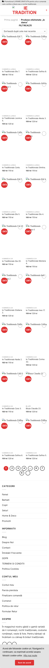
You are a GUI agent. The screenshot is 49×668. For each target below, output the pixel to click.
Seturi (5, 510)
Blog (4, 537)
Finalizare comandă (12, 595)
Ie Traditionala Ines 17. (35, 310)
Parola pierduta (10, 590)
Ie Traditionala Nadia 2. (12, 359)
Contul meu (8, 585)
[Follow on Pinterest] (14, 644)
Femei (5, 494)
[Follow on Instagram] (9, 644)
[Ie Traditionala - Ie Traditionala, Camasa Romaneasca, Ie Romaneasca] (24, 10)
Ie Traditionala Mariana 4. (36, 262)
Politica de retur (10, 606)
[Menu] (3, 10)
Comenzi (6, 600)
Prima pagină (11, 19)
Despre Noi (8, 542)
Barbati (5, 499)
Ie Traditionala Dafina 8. (36, 71)
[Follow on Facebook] (4, 644)
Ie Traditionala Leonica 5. (12, 119)
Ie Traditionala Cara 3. (12, 408)
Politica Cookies (10, 568)
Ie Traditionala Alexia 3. (36, 118)
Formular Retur (9, 611)
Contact (6, 547)
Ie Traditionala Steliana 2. (12, 311)
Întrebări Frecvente (12, 552)
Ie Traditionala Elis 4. (35, 214)
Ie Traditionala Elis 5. (11, 214)
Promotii (6, 521)
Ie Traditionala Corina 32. (35, 360)
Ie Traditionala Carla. (11, 167)
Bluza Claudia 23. (33, 408)
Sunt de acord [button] (24, 663)
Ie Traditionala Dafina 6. (12, 455)
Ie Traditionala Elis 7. (11, 71)
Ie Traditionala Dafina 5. (36, 455)
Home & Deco (9, 515)
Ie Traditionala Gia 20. (11, 261)
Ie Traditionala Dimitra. (36, 167)
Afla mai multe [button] (30, 655)
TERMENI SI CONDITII (13, 563)
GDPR (5, 558)
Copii (4, 505)
